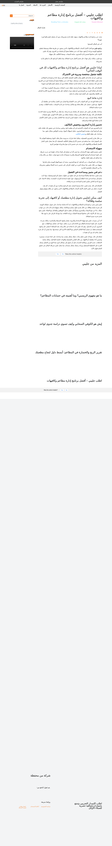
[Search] (11, 16)
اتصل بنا (21, 5)
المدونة (28, 5)
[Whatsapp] (89, 32)
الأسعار (50, 5)
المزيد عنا (43, 5)
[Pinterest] (91, 32)
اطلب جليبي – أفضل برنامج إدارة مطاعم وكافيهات (74, 380)
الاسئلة (35, 5)
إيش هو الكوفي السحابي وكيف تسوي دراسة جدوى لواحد (71, 323)
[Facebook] (101, 32)
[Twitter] (99, 32)
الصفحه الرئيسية (60, 5)
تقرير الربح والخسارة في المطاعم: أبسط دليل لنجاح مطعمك (68, 352)
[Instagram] (87, 32)
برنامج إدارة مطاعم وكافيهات (17, 23)
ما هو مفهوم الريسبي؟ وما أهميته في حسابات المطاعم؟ (71, 295)
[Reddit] (96, 32)
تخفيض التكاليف (80, 134)
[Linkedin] (94, 32)
